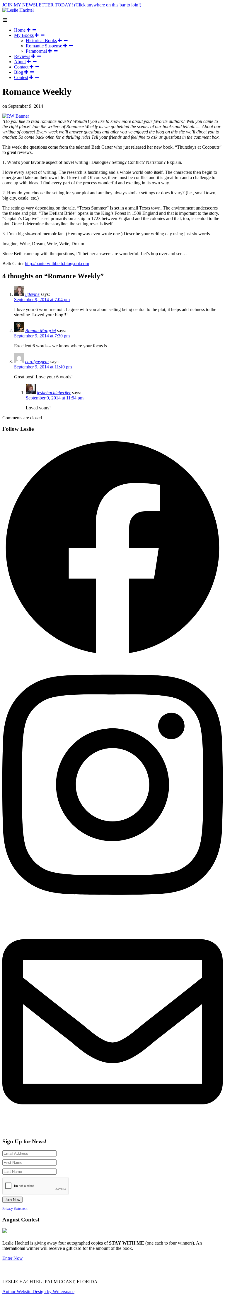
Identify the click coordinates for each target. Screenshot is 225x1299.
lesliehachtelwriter (54, 392)
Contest (21, 77)
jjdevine (32, 294)
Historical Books (41, 40)
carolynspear (37, 361)
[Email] (141, 1271)
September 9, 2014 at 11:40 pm (43, 366)
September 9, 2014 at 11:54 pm (54, 397)
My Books (24, 35)
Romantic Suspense (44, 45)
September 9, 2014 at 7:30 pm (42, 335)
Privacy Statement (14, 1209)
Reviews (22, 56)
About (20, 61)
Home (19, 30)
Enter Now (12, 1258)
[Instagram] (126, 1271)
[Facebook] (95, 1271)
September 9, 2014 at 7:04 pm (42, 299)
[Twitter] (111, 1271)
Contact (21, 66)
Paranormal (36, 51)
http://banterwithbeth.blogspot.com (57, 263)
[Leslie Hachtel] (18, 10)
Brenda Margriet (40, 330)
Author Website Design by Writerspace (38, 1291)
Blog (18, 72)
